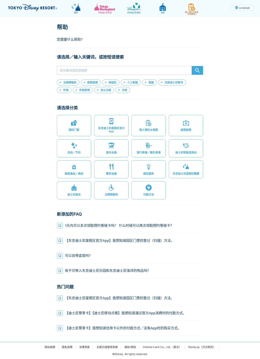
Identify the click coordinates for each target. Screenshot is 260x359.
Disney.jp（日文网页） (202, 347)
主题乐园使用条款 (107, 347)
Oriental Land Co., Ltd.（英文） (162, 347)
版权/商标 (130, 347)
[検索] (197, 70)
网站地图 (50, 347)
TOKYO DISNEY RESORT (32, 7)
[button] (68, 82)
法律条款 (84, 347)
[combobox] (130, 70)
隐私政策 (67, 347)
